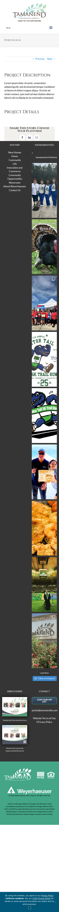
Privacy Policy (45, 721)
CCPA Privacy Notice (41, 898)
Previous (40, 58)
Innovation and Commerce (14, 169)
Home (14, 156)
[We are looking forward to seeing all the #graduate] (44, 584)
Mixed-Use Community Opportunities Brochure (15, 749)
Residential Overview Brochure (14, 720)
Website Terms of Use (44, 718)
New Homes (14, 152)
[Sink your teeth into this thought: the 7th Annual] (44, 359)
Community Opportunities (14, 177)
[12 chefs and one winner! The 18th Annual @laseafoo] (44, 528)
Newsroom (14, 182)
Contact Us (14, 190)
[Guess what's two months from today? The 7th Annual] (44, 415)
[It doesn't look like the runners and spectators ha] (44, 190)
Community (15, 160)
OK (29, 908)
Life (15, 163)
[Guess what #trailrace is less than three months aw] (44, 471)
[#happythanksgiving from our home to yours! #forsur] (44, 246)
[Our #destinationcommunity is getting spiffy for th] (44, 640)
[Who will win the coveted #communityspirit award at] (44, 303)
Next (49, 58)
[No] (55, 902)
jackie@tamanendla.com (45, 710)
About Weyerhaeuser (14, 186)
